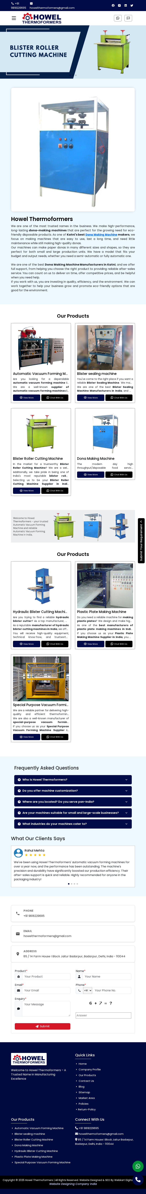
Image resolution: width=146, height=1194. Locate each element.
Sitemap (84, 1092)
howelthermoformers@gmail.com (52, 8)
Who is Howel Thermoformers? (44, 780)
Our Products (87, 1075)
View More (28, 397)
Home (82, 1064)
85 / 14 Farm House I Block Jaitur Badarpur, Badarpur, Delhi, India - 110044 (74, 956)
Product (21, 971)
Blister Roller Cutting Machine (38, 458)
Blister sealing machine (97, 373)
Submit (45, 1026)
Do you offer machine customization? (50, 791)
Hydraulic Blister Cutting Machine (41, 611)
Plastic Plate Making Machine (101, 611)
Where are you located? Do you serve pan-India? (58, 802)
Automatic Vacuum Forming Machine (45, 373)
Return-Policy (87, 1109)
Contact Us (86, 1081)
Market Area (86, 1098)
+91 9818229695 (18, 6)
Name (80, 971)
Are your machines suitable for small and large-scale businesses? (70, 813)
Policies (83, 1104)
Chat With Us (56, 397)
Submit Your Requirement (141, 542)
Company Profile (89, 1069)
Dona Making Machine (101, 234)
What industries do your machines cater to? (54, 824)
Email (19, 985)
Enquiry (20, 999)
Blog (81, 1086)
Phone (81, 985)
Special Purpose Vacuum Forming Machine (49, 704)
